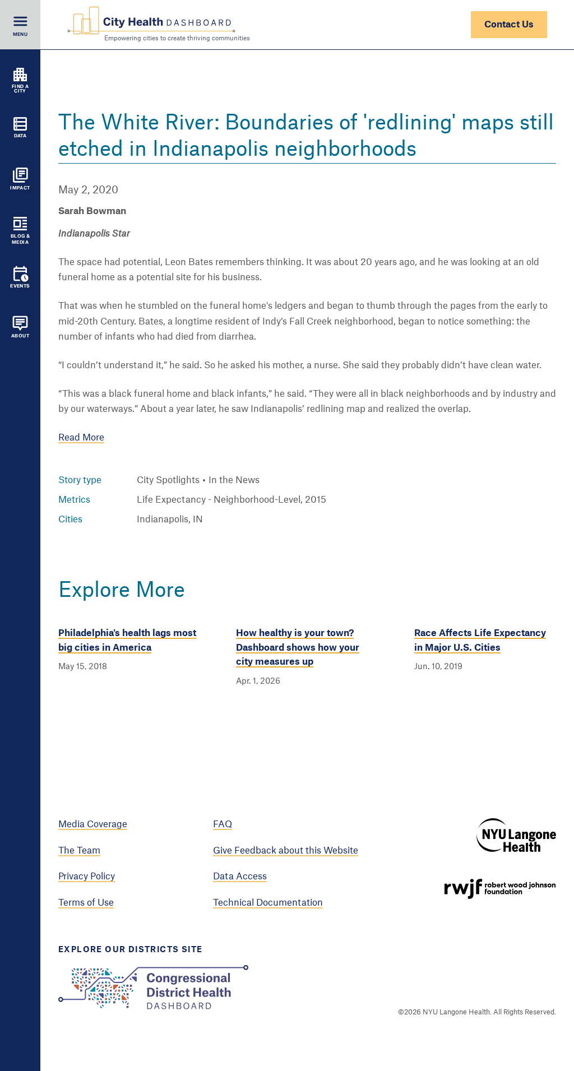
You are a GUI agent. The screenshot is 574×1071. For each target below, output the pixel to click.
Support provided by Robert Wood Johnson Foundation (500, 889)
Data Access (240, 876)
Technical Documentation (268, 902)
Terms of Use (86, 902)
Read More (81, 437)
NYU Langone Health (516, 835)
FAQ (222, 824)
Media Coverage (92, 824)
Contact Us (509, 24)
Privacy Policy (86, 876)
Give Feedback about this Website (285, 850)
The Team (79, 850)
